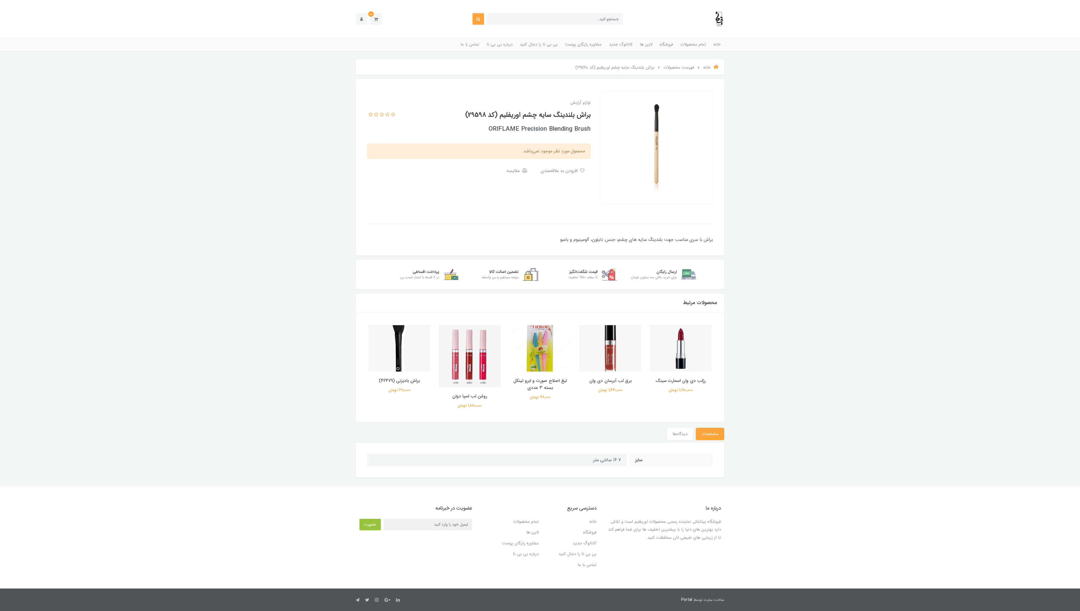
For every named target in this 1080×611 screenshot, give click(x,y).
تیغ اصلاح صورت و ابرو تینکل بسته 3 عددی (540, 384)
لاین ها (646, 44)
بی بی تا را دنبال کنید (539, 44)
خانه (717, 44)
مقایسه (514, 170)
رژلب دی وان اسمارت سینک (681, 380)
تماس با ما (469, 44)
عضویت (370, 524)
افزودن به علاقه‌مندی (560, 170)
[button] (376, 19)
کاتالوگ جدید (621, 44)
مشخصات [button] (710, 434)
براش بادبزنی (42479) (399, 380)
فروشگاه (666, 44)
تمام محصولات (693, 44)
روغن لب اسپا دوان (469, 396)
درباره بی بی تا (499, 44)
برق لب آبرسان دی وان (610, 380)
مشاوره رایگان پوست (583, 44)
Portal (686, 600)
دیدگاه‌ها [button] (679, 434)
